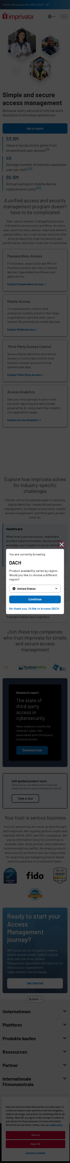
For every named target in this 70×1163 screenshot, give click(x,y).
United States (26, 588)
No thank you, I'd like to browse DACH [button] (34, 608)
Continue (35, 599)
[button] (61, 544)
